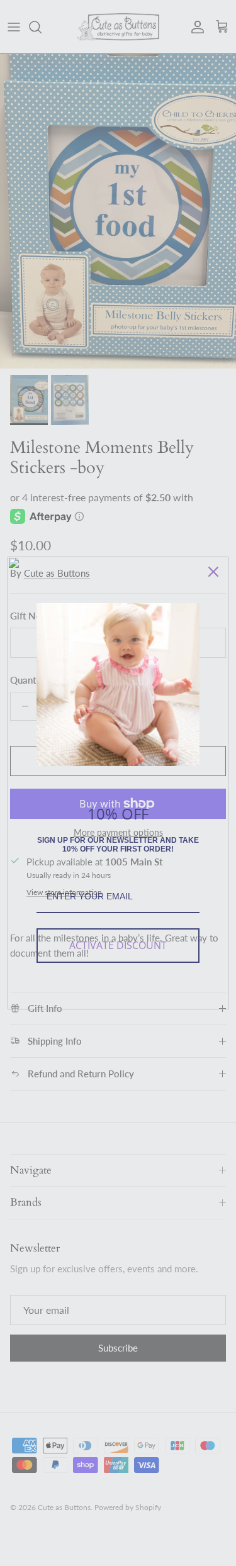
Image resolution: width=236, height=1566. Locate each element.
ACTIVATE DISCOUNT (118, 945)
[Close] (213, 572)
